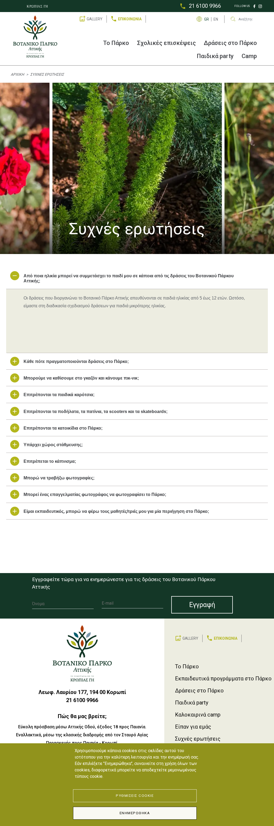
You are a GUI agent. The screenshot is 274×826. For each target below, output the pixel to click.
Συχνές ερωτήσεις (197, 739)
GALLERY (94, 19)
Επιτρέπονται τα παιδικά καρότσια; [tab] (59, 394)
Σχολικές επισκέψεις (166, 43)
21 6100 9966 (205, 6)
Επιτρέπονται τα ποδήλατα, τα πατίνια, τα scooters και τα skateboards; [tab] (96, 411)
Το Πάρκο (116, 43)
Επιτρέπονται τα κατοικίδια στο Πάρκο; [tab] (63, 428)
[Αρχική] (37, 37)
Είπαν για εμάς (193, 726)
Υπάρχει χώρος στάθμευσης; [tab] (53, 444)
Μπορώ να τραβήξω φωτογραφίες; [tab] (59, 478)
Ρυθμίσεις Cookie (135, 795)
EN (216, 19)
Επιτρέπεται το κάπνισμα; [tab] (50, 461)
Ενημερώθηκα (135, 813)
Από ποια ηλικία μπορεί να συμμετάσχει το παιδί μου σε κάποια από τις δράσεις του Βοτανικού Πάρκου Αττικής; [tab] (129, 278)
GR (206, 19)
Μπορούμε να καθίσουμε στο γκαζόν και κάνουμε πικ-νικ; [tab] (81, 378)
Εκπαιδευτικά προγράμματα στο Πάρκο (223, 678)
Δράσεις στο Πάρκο (230, 43)
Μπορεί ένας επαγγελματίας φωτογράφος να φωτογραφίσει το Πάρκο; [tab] (95, 494)
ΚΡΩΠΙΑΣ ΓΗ (37, 6)
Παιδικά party (215, 56)
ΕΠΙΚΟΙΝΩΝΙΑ (130, 19)
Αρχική (17, 74)
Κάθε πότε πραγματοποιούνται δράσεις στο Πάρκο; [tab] (76, 361)
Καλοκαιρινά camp (197, 714)
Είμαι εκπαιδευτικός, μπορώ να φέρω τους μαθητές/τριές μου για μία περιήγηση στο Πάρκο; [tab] (116, 511)
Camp (249, 56)
